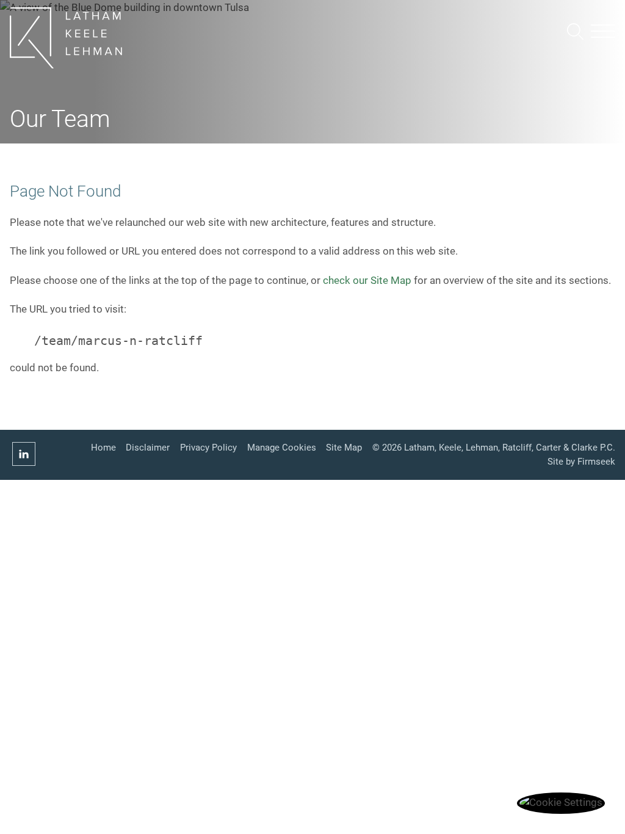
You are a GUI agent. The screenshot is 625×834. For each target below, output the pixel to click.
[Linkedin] (24, 455)
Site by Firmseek (581, 461)
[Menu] (603, 32)
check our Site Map (367, 280)
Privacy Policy (208, 447)
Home (103, 447)
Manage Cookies (281, 447)
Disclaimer (148, 447)
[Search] (575, 31)
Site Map (344, 447)
